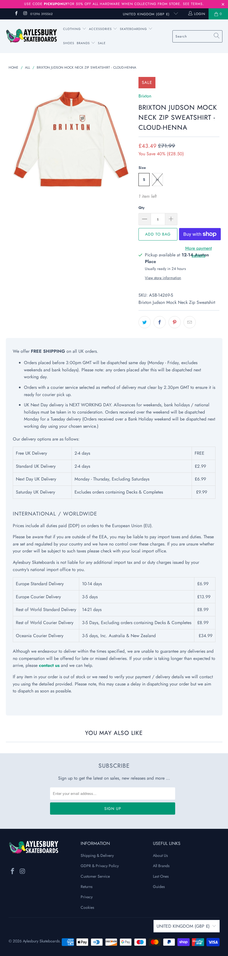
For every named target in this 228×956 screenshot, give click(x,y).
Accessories (101, 29)
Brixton (144, 96)
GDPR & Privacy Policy (100, 866)
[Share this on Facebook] (159, 322)
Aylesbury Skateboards (41, 941)
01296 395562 (41, 14)
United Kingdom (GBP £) (147, 14)
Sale (102, 43)
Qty (141, 207)
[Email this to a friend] (190, 322)
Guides (159, 886)
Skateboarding (133, 29)
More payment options (198, 252)
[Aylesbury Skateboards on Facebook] (16, 13)
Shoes (68, 43)
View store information (163, 278)
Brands (83, 43)
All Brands (161, 866)
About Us (160, 855)
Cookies (87, 907)
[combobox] (197, 36)
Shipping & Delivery (97, 855)
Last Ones (161, 876)
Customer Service (95, 876)
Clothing (72, 29)
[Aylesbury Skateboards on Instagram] (25, 13)
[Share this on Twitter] (144, 322)
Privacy (87, 897)
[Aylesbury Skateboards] (31, 36)
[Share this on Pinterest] (174, 322)
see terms (193, 3)
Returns (87, 886)
